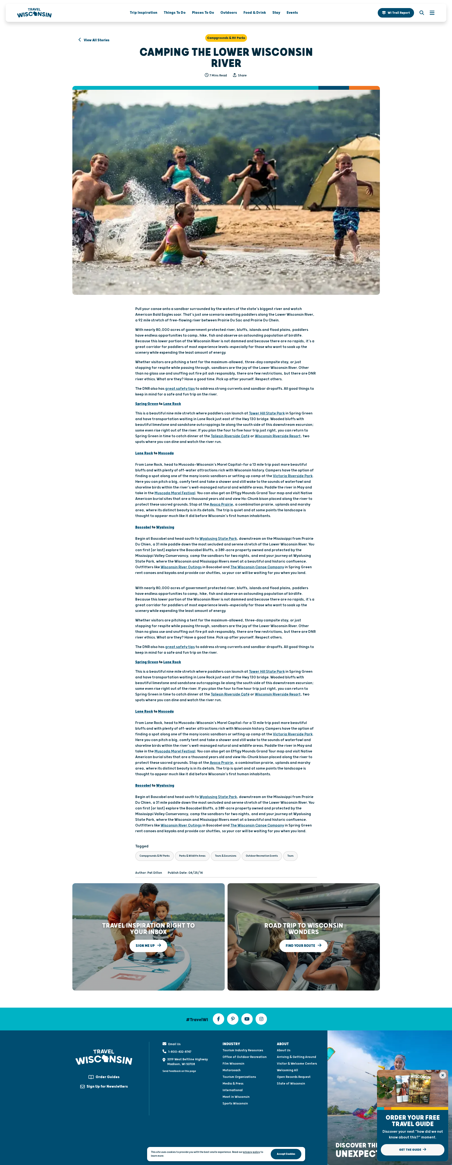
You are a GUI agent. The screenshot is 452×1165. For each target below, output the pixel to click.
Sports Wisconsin (235, 1103)
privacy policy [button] (251, 1152)
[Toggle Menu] (429, 13)
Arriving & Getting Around (296, 1057)
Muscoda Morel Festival (174, 493)
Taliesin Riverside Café (230, 436)
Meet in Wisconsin (236, 1097)
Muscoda (166, 453)
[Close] (442, 1075)
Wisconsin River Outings (181, 567)
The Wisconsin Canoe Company (257, 567)
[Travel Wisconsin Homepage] (34, 13)
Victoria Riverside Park (292, 476)
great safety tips (180, 388)
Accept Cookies (286, 1154)
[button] (396, 13)
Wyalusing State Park (218, 538)
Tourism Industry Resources (243, 1050)
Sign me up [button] (145, 946)
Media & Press (233, 1083)
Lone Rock (172, 404)
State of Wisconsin (291, 1083)
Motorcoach (232, 1070)
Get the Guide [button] (410, 1150)
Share (242, 75)
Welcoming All (287, 1070)
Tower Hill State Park (267, 413)
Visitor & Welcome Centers (297, 1064)
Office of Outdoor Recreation (245, 1057)
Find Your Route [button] (301, 946)
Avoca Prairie (221, 504)
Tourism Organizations (239, 1077)
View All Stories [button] (96, 40)
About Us (283, 1050)
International (233, 1090)
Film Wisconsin (233, 1064)
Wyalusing (165, 527)
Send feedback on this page (179, 1071)
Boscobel (143, 527)
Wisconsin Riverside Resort (278, 436)
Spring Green (146, 404)
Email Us (174, 1044)
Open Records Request (294, 1077)
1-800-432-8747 (179, 1052)
